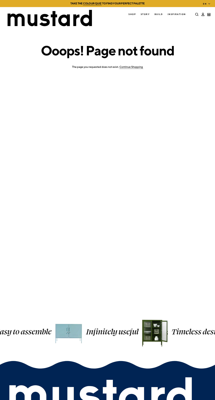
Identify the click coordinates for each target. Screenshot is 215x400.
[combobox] (207, 3)
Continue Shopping (131, 66)
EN (205, 4)
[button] (132, 14)
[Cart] (209, 14)
